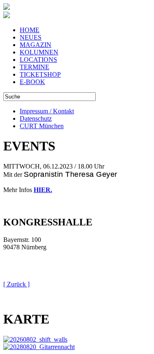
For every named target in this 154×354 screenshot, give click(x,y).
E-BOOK (32, 81)
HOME (29, 29)
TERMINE (34, 66)
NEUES (30, 37)
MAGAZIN (35, 44)
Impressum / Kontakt (47, 111)
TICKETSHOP (40, 74)
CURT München (42, 125)
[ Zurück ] (16, 284)
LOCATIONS (38, 59)
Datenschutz (36, 118)
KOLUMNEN (39, 52)
